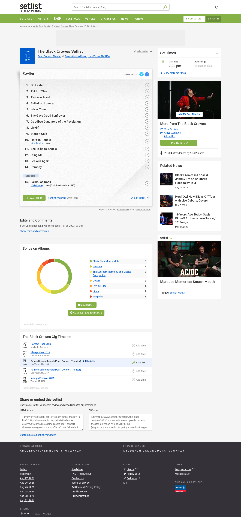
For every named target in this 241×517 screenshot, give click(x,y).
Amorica (97, 266)
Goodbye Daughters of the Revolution (56, 121)
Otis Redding (37, 143)
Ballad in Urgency (42, 103)
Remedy (36, 167)
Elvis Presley (37, 185)
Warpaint (98, 296)
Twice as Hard (40, 97)
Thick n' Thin (39, 91)
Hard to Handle (41, 140)
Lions (96, 291)
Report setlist (123, 209)
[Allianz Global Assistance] (180, 488)
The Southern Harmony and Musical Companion (112, 273)
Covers (96, 280)
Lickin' (35, 127)
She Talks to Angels (44, 149)
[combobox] (121, 7)
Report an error (143, 209)
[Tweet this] (141, 74)
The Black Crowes (54, 51)
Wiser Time (38, 109)
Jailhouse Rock (41, 182)
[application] (189, 259)
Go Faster (37, 85)
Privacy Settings (80, 496)
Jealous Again (40, 161)
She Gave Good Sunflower (48, 115)
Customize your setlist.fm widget (38, 434)
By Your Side (99, 286)
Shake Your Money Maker (106, 261)
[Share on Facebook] (146, 74)
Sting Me (37, 155)
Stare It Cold (39, 134)
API (125, 482)
